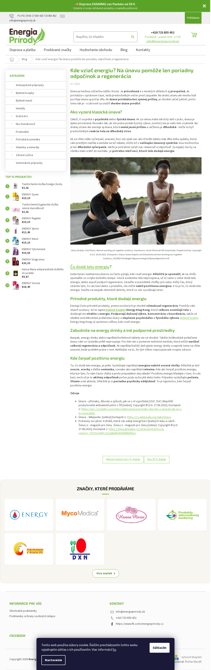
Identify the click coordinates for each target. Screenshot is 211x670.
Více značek (104, 573)
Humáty (20, 108)
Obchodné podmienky (23, 611)
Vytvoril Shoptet (192, 657)
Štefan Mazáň (193, 662)
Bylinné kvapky (25, 93)
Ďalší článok (156, 459)
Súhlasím (159, 648)
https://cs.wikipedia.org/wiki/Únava (149, 417)
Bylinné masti (24, 101)
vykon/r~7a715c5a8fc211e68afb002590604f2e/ (107, 433)
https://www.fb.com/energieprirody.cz (140, 624)
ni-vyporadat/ (87, 413)
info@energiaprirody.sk (162, 41)
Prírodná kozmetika (28, 139)
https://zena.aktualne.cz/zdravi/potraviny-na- (136, 429)
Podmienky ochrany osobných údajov (32, 616)
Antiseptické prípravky (30, 85)
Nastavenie (53, 660)
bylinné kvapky (116, 310)
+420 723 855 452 (162, 32)
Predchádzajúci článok (123, 459)
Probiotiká (22, 132)
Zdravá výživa (24, 155)
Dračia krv (22, 116)
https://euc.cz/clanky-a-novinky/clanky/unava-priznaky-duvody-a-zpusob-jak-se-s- (131, 409)
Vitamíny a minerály (27, 147)
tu (114, 649)
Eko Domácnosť (25, 124)
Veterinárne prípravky (29, 163)
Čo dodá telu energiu (89, 266)
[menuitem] (22, 50)
